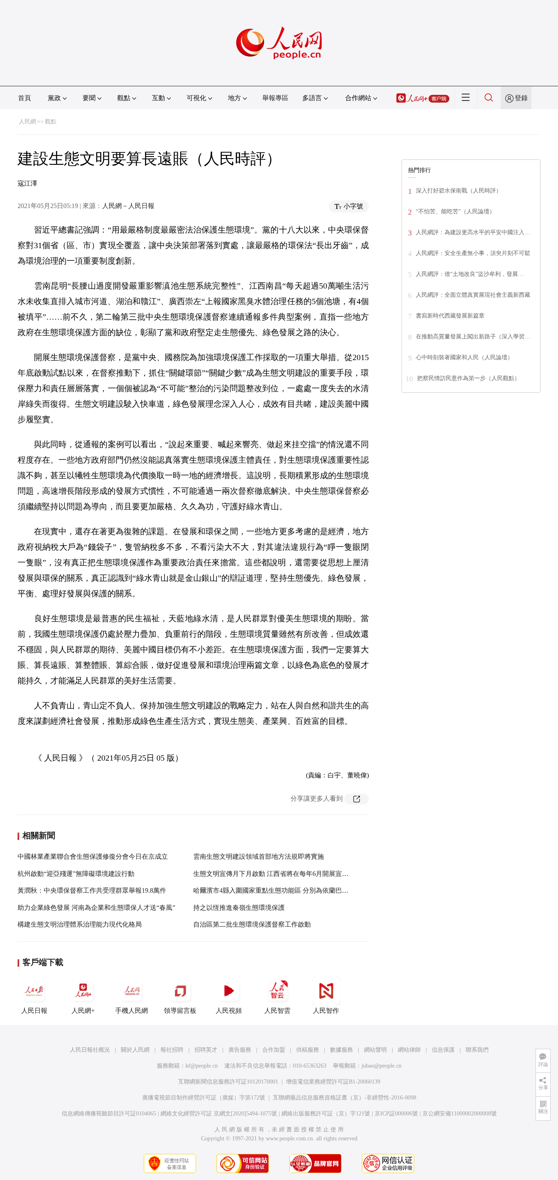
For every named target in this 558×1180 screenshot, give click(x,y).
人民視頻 (229, 1010)
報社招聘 (172, 1050)
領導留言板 (180, 1010)
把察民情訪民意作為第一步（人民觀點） (468, 378)
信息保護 (443, 1050)
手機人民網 (131, 1010)
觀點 (50, 122)
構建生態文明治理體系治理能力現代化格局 (80, 924)
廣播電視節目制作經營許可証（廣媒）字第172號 (203, 1098)
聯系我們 (477, 1050)
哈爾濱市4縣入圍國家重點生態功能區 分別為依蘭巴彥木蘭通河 (284, 890)
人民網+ (83, 1010)
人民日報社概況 (90, 1050)
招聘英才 (205, 1050)
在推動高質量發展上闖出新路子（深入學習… (473, 337)
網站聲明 (375, 1050)
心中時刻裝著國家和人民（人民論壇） (464, 357)
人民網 (27, 122)
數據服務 (341, 1050)
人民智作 (326, 1010)
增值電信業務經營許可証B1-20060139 (333, 1082)
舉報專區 (275, 97)
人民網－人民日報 (128, 205)
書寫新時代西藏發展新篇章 (450, 316)
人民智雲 (277, 1010)
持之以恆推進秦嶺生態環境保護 (239, 907)
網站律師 (409, 1050)
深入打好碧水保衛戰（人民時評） (459, 191)
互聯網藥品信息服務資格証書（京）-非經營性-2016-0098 (344, 1098)
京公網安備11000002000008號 (459, 1114)
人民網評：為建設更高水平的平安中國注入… (473, 232)
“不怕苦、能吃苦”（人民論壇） (455, 211)
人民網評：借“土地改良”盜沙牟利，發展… (470, 274)
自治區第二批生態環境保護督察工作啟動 (252, 924)
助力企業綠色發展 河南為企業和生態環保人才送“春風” (96, 907)
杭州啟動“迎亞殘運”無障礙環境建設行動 (76, 873)
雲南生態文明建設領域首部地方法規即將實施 (258, 856)
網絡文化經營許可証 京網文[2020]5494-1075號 (219, 1114)
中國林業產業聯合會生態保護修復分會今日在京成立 (93, 856)
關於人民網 (135, 1050)
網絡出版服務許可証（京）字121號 (325, 1114)
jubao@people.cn (382, 1066)
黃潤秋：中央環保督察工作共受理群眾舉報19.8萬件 (92, 890)
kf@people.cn (201, 1066)
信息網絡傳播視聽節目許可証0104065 (109, 1114)
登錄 (521, 97)
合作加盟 (273, 1050)
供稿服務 (307, 1050)
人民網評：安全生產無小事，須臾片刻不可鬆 (473, 253)
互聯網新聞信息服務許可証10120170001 (228, 1082)
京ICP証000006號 (396, 1114)
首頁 (24, 97)
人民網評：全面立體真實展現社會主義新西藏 (473, 295)
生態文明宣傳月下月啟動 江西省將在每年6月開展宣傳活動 (277, 873)
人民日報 (34, 1010)
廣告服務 (239, 1050)
